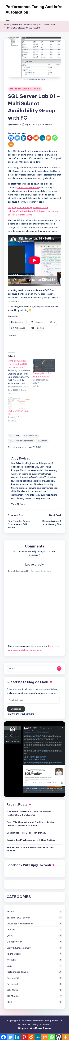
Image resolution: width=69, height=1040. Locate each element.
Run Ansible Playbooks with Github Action (31, 840)
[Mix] (48, 138)
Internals (11, 959)
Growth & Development (19, 947)
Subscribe (16, 708)
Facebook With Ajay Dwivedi (29, 865)
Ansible (10, 911)
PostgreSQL (13, 978)
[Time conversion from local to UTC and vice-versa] (20, 377)
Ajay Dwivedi (21, 458)
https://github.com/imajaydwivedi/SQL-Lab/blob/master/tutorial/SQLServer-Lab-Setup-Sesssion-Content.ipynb (33, 211)
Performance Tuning (17, 971)
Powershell (12, 983)
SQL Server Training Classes (21, 441)
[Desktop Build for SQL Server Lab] (44, 365)
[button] (18, 504)
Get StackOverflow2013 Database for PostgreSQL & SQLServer (29, 813)
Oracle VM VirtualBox (28, 187)
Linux (9, 965)
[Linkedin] (23, 138)
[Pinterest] (30, 138)
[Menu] (7, 20)
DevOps (11, 929)
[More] (11, 144)
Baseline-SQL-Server (18, 917)
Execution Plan (14, 941)
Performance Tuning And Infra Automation (34, 9)
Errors (10, 935)
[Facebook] (11, 138)
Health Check (14, 953)
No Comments (48, 125)
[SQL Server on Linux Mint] (19, 403)
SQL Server (14, 436)
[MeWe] (42, 138)
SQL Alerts (12, 989)
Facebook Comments (41, 571)
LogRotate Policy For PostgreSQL (26, 832)
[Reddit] (36, 138)
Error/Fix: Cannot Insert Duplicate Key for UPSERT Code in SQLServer (31, 824)
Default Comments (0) (18, 571)
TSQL (10, 1002)
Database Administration (25, 89)
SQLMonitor (13, 996)
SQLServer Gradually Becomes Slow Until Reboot (30, 849)
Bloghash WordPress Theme (34, 1028)
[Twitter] (17, 138)
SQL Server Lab (30, 436)
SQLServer (42, 441)
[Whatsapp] (55, 138)
